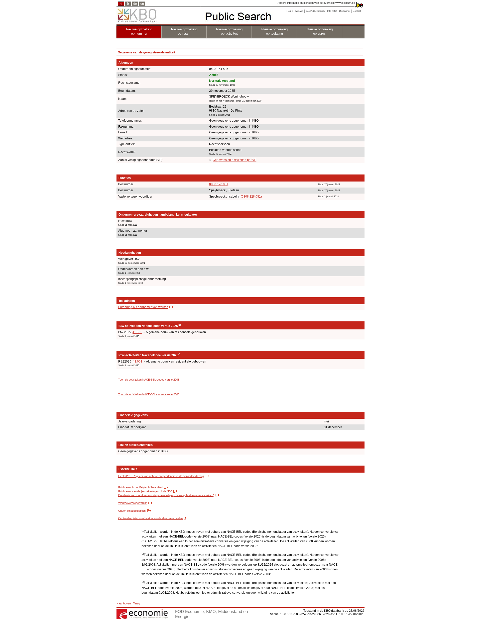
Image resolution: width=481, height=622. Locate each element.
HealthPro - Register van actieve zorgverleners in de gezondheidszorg (161, 476)
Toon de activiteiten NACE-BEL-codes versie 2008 (148, 379)
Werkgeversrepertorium (132, 502)
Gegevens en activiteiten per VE (234, 160)
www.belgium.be (345, 2)
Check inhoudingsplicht (132, 510)
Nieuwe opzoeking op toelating (274, 31)
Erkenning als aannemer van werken (143, 307)
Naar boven (123, 603)
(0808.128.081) (251, 196)
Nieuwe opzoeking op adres (319, 31)
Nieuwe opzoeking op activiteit (229, 31)
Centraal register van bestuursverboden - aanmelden (150, 518)
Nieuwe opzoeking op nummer (139, 31)
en (142, 4)
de (135, 4)
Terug (136, 603)
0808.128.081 (218, 184)
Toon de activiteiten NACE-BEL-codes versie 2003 (148, 394)
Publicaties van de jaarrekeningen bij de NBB (145, 491)
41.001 (137, 332)
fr (128, 4)
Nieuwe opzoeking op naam (184, 31)
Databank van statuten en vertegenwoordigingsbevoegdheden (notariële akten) (166, 495)
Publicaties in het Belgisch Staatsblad (140, 487)
